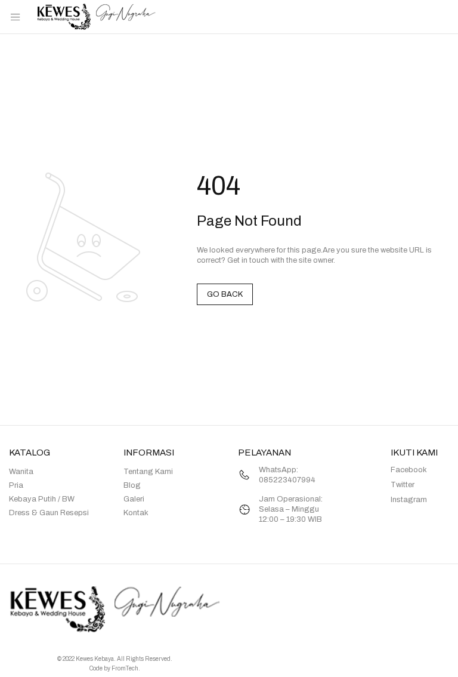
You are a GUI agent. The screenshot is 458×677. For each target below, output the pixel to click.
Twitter (402, 485)
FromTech (125, 668)
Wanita (21, 471)
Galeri (133, 499)
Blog (132, 485)
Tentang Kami (148, 471)
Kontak (135, 513)
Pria (16, 485)
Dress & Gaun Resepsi (49, 513)
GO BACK (225, 294)
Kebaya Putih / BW (42, 499)
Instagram (409, 500)
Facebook (409, 470)
